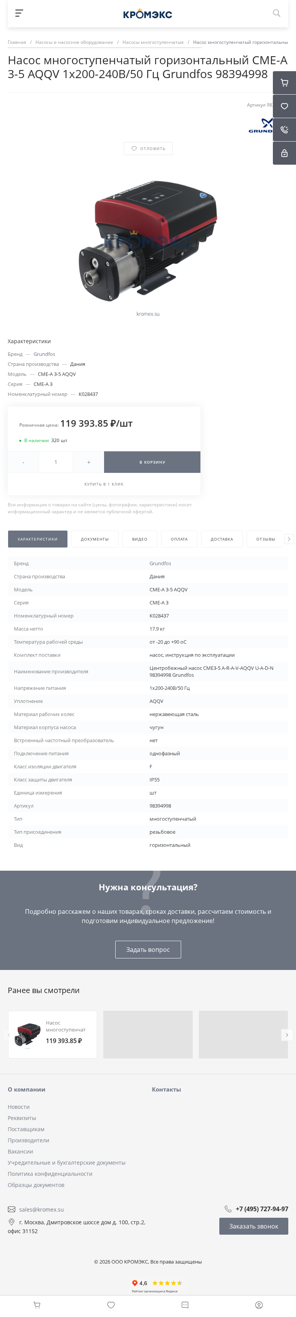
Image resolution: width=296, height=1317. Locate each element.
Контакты (166, 1089)
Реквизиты (22, 1118)
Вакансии (20, 1151)
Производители (28, 1140)
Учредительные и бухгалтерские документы (67, 1162)
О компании (26, 1089)
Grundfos (44, 354)
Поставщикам (26, 1129)
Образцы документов (36, 1184)
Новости (19, 1106)
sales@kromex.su (41, 1209)
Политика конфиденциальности (50, 1173)
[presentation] (289, 539)
